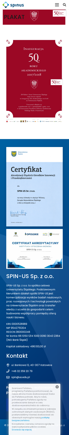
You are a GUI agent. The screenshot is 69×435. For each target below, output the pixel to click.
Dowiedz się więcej (22, 429)
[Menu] (57, 5)
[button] (64, 5)
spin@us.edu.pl (20, 377)
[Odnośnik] (13, 5)
